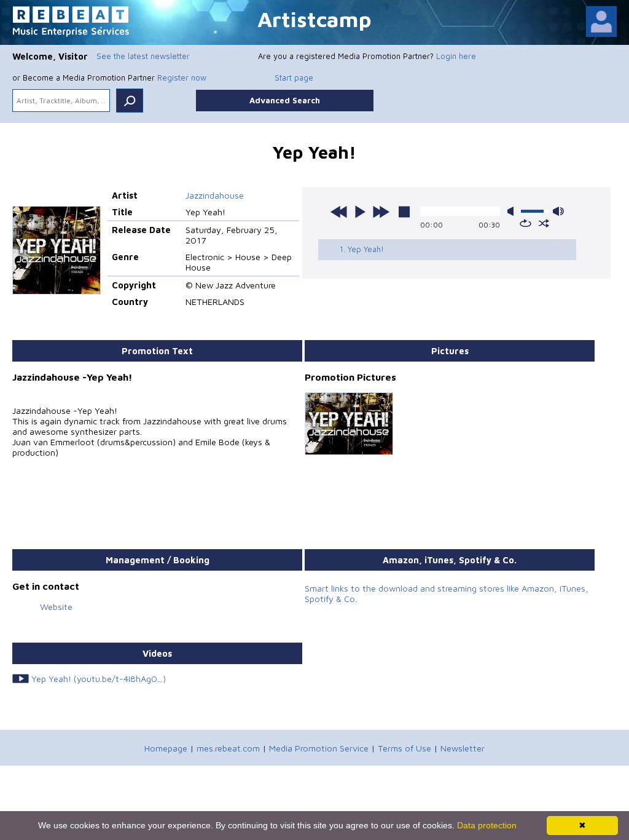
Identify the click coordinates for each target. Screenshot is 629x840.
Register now (181, 77)
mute (512, 211)
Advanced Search (284, 100)
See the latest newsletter (143, 56)
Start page (294, 77)
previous (339, 211)
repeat (525, 223)
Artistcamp (314, 18)
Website (56, 606)
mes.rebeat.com (228, 748)
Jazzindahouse (215, 195)
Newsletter (462, 748)
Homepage (165, 748)
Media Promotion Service (319, 748)
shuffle (544, 223)
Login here (456, 56)
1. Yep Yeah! (362, 249)
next (380, 211)
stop (404, 211)
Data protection (487, 825)
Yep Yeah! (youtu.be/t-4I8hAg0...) (98, 678)
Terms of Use (404, 748)
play (360, 211)
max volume (558, 211)
